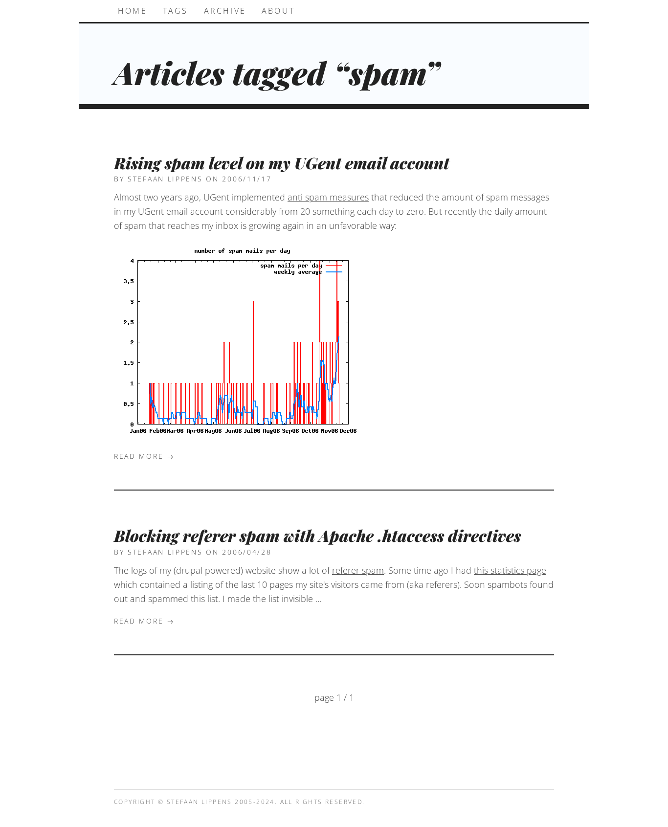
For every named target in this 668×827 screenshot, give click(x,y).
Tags (175, 10)
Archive (225, 10)
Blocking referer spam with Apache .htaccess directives (317, 535)
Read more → (144, 456)
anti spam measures (328, 197)
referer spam (358, 570)
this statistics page (510, 570)
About (278, 10)
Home (132, 10)
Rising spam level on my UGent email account (281, 162)
